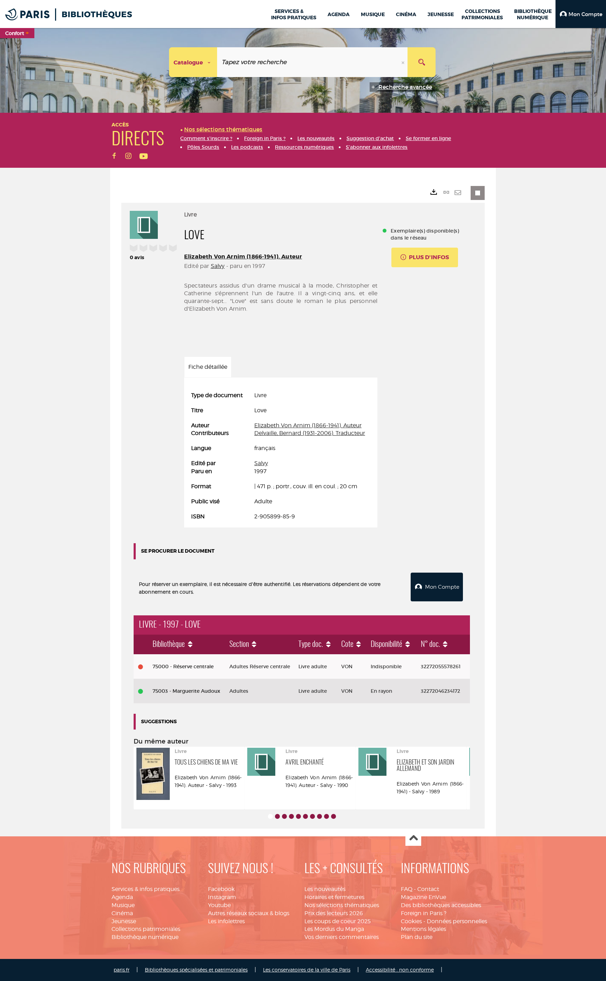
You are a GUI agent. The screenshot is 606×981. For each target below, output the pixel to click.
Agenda (122, 897)
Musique (123, 905)
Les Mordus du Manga (334, 929)
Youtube (219, 905)
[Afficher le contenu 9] (326, 816)
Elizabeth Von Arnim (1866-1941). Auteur (243, 256)
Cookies (411, 921)
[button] (581, 14)
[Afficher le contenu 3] (284, 816)
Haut (413, 838)
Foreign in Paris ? (423, 913)
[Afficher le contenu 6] (305, 816)
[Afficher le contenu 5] (298, 816)
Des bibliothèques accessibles (441, 905)
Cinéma (122, 913)
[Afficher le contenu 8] (319, 816)
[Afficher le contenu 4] (291, 816)
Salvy (218, 266)
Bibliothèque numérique (145, 937)
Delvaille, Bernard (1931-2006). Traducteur (309, 433)
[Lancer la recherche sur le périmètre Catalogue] (422, 62)
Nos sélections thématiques (341, 905)
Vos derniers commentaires (341, 937)
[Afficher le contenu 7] (312, 816)
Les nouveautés (324, 889)
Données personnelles (457, 921)
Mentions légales (423, 929)
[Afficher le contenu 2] (277, 816)
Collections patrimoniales (146, 929)
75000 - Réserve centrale (183, 666)
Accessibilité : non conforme (400, 970)
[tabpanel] (280, 456)
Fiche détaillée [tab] (207, 367)
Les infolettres (226, 921)
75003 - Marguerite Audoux (186, 691)
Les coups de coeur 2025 (337, 921)
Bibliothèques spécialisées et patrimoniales (196, 970)
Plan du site (416, 937)
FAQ (406, 889)
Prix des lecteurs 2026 (333, 913)
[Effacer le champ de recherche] (403, 62)
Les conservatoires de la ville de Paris (306, 970)
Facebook (221, 889)
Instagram (222, 897)
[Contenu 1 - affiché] (270, 816)
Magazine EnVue (423, 897)
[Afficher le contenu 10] (333, 816)
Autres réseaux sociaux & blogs (248, 913)
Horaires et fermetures (334, 897)
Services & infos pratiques (146, 889)
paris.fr (121, 970)
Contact (428, 889)
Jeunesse (124, 921)
